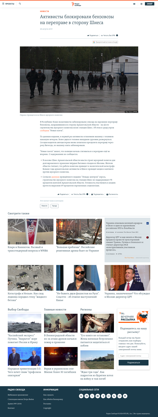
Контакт (11, 408)
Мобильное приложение (18, 395)
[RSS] (114, 396)
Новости (44, 12)
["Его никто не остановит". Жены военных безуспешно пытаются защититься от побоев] (97, 323)
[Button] (92, 35)
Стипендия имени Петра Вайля (21, 399)
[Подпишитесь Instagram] (108, 396)
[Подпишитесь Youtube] (97, 396)
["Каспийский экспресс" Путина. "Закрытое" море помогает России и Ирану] (24, 323)
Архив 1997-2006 (15, 404)
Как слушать (48, 395)
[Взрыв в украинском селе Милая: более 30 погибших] (61, 356)
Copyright (47, 408)
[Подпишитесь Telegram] (103, 396)
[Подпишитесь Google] (81, 396)
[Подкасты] (119, 396)
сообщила (44, 131)
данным (55, 177)
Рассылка (47, 404)
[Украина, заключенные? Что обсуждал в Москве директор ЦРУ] (127, 278)
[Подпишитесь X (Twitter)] (92, 396)
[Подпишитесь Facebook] (86, 396)
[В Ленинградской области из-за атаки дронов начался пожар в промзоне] (61, 323)
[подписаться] (125, 396)
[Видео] (134, 4)
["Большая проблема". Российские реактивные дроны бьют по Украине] (79, 231)
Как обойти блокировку (53, 399)
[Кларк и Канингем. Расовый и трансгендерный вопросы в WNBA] (30, 231)
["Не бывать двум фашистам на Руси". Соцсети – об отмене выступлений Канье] (79, 278)
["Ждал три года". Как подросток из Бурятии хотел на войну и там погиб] (97, 359)
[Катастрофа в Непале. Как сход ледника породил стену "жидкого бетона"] (30, 278)
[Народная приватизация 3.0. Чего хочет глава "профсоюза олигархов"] (24, 356)
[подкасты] (141, 4)
